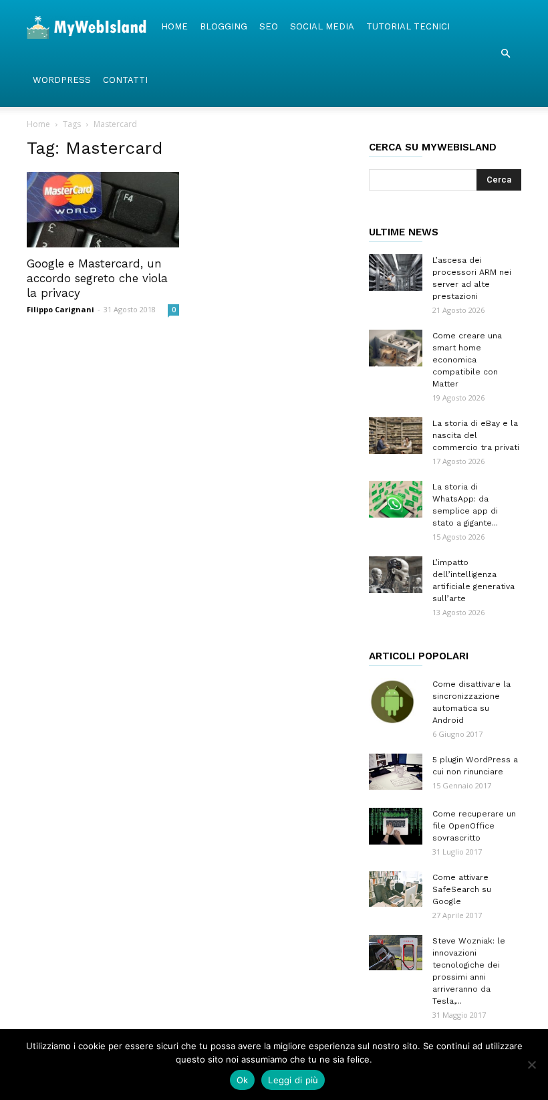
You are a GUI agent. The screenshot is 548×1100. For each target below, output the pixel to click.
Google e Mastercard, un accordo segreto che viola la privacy (97, 278)
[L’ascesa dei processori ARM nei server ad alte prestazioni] (395, 272)
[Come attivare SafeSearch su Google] (395, 889)
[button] (505, 53)
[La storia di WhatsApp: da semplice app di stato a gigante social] (395, 499)
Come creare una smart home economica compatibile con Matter (467, 360)
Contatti (125, 80)
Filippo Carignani (60, 309)
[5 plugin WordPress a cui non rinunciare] (395, 772)
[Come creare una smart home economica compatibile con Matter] (395, 348)
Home (174, 26)
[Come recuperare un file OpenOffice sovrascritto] (395, 826)
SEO (268, 26)
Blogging (223, 26)
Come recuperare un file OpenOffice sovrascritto (474, 826)
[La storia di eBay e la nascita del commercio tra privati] (395, 435)
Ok (243, 1080)
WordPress (62, 80)
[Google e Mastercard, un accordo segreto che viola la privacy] (103, 209)
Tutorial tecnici (408, 26)
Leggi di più (293, 1080)
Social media (322, 26)
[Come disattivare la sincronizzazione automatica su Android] (395, 701)
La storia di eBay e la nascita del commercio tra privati (475, 435)
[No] (531, 1064)
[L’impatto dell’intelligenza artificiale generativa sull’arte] (395, 574)
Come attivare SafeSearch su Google (461, 889)
